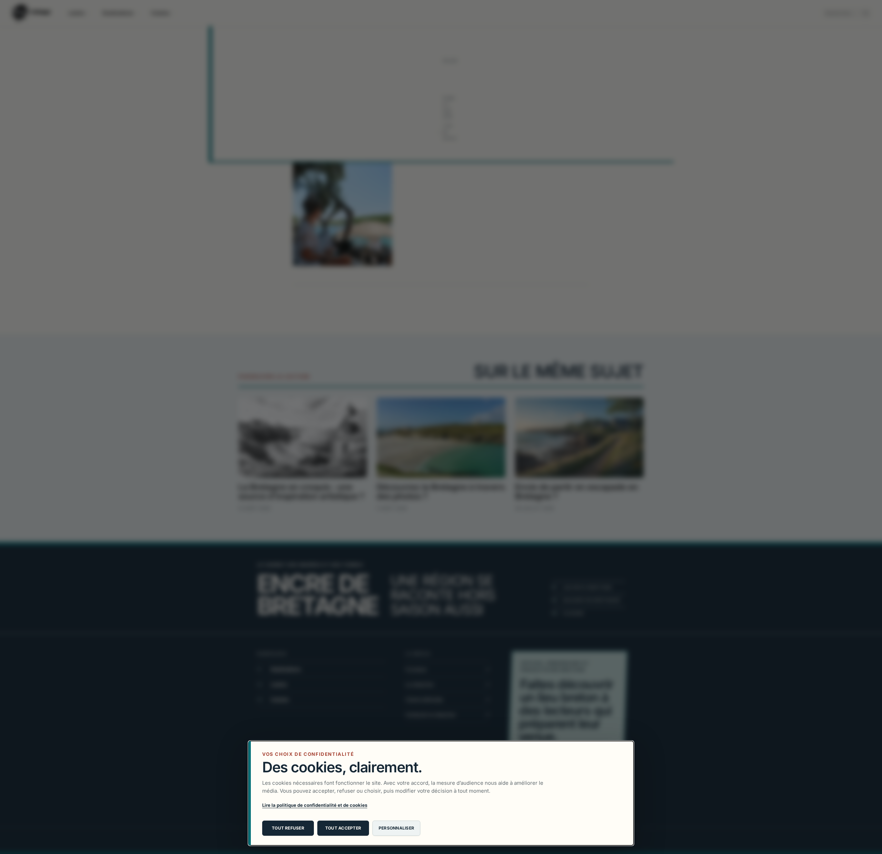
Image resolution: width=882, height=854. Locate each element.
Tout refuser (288, 828)
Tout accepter (343, 828)
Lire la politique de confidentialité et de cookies (314, 805)
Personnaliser (396, 828)
